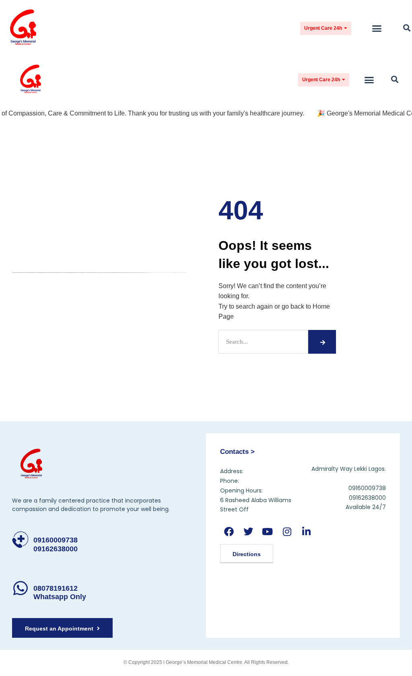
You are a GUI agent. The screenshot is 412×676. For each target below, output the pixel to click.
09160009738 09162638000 (55, 544)
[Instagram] (287, 531)
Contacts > (237, 451)
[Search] (322, 342)
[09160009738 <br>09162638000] (20, 540)
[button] (377, 28)
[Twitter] (248, 531)
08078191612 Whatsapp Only (59, 592)
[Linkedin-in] (306, 531)
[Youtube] (267, 531)
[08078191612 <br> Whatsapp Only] (20, 588)
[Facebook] (228, 531)
